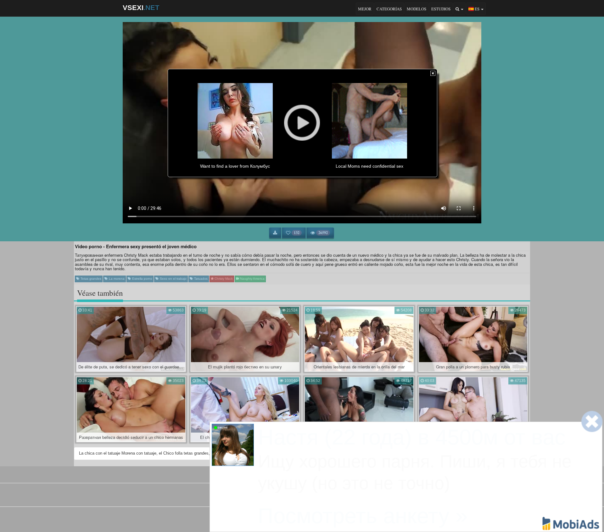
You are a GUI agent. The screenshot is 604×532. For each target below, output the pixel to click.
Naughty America (252, 278)
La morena (116, 278)
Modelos (416, 9)
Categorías (389, 9)
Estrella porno (141, 278)
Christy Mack (223, 278)
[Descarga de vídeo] (275, 232)
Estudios (440, 9)
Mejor (365, 9)
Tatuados (200, 278)
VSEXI (141, 8)
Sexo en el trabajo (173, 278)
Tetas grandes (90, 278)
